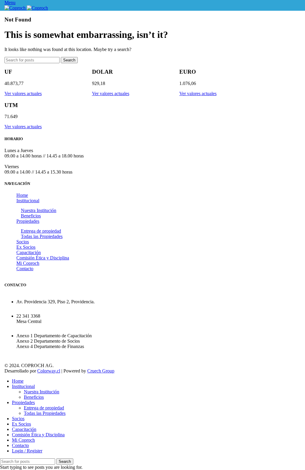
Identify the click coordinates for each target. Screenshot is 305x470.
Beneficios (31, 215)
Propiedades (27, 221)
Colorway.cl (48, 370)
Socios (22, 241)
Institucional (27, 200)
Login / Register (27, 450)
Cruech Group (100, 370)
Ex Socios (25, 247)
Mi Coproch (27, 263)
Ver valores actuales (23, 93)
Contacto (24, 268)
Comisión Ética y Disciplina (42, 257)
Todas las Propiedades (42, 236)
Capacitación (28, 252)
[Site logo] (15, 7)
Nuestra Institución (38, 210)
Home (22, 195)
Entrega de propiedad (41, 231)
